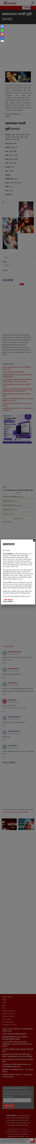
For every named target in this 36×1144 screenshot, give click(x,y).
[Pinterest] (2, 34)
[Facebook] (2, 26)
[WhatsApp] (2, 30)
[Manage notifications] (31, 1139)
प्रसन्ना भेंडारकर (8, 600)
